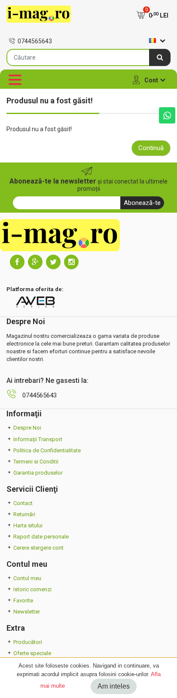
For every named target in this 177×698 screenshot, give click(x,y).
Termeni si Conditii (35, 461)
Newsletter (26, 611)
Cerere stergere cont (38, 548)
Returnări (24, 514)
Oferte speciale (32, 653)
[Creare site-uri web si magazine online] (35, 302)
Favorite (23, 600)
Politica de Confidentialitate (47, 450)
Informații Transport (37, 439)
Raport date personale (41, 536)
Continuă (151, 148)
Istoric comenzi (32, 589)
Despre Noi (27, 427)
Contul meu (27, 578)
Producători (27, 642)
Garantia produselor (38, 472)
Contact (23, 503)
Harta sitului (28, 525)
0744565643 (35, 41)
